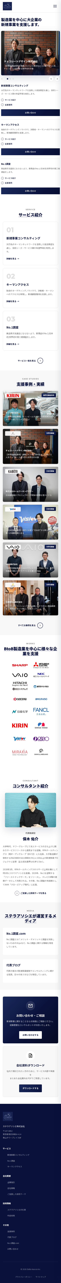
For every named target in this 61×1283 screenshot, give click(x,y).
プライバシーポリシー (23, 1277)
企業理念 (11, 1182)
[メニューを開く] (55, 6)
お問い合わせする (30, 1034)
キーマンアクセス (14, 1166)
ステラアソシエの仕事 (16, 1209)
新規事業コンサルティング (18, 1154)
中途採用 (11, 1215)
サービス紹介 (10, 99)
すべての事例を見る (27, 625)
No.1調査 (11, 1160)
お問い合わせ (30, 112)
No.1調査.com (13, 1243)
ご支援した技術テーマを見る (33, 893)
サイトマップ (41, 1277)
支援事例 (8, 104)
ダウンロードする (30, 1088)
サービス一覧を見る (27, 360)
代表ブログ (12, 1237)
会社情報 (11, 1188)
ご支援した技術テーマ (16, 1194)
